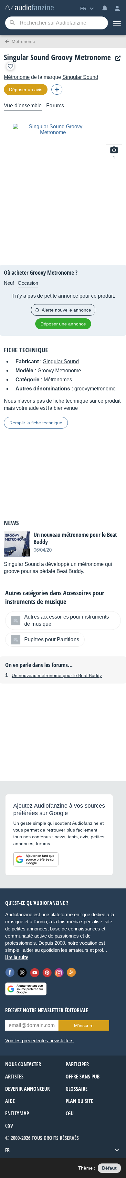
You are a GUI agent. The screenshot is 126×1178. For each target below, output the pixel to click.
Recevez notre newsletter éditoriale (46, 1010)
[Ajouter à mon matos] (10, 66)
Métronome (17, 77)
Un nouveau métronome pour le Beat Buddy (57, 675)
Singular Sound (80, 77)
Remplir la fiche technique (35, 422)
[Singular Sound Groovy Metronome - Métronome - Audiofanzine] (29, 8)
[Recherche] (12, 23)
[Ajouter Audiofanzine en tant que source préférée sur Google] (35, 859)
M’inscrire (84, 1025)
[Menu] (117, 23)
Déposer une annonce (63, 323)
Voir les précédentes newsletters (39, 1040)
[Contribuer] (56, 89)
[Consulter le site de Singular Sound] (116, 58)
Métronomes (58, 379)
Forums (55, 105)
